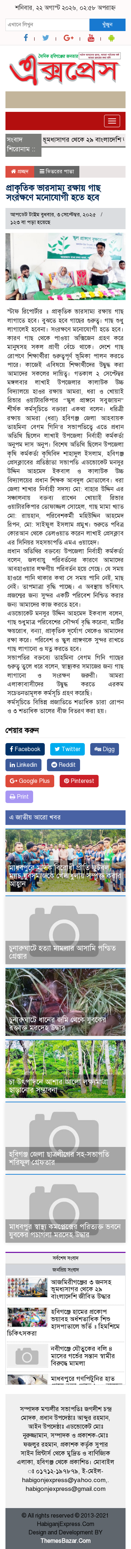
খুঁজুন (107, 24)
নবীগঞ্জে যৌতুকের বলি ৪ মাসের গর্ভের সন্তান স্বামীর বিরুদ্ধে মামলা (83, 1356)
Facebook (26, 749)
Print (22, 796)
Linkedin (26, 765)
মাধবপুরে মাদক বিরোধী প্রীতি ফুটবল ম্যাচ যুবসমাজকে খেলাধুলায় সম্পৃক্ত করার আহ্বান (65, 876)
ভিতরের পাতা (60, 171)
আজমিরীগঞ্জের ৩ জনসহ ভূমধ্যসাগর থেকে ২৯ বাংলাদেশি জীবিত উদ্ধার (81, 1289)
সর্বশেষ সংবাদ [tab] (66, 1258)
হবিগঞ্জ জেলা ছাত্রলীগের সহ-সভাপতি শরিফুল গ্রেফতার (59, 1158)
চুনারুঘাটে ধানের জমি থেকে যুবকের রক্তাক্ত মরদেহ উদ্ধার (57, 1024)
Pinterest (81, 781)
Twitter (70, 749)
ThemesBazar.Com (65, 1541)
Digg (108, 749)
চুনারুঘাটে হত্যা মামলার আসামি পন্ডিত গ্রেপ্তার (62, 952)
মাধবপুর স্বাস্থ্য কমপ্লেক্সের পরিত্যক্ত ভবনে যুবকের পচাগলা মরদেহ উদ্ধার (65, 1230)
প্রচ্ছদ (22, 171)
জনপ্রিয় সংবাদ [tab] (65, 1270)
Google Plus (33, 781)
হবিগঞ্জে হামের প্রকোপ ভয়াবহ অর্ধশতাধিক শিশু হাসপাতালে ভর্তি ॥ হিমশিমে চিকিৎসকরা (63, 1322)
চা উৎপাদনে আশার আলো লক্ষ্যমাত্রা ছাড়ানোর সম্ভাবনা (58, 1086)
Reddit (66, 765)
